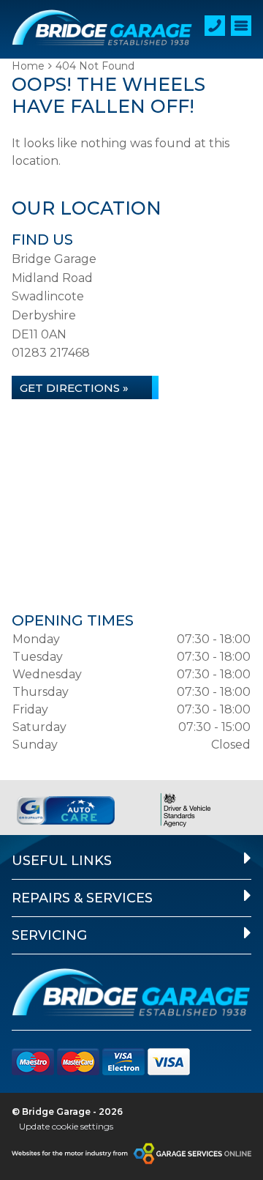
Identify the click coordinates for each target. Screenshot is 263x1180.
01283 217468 (51, 353)
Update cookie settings (66, 1126)
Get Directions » (74, 388)
